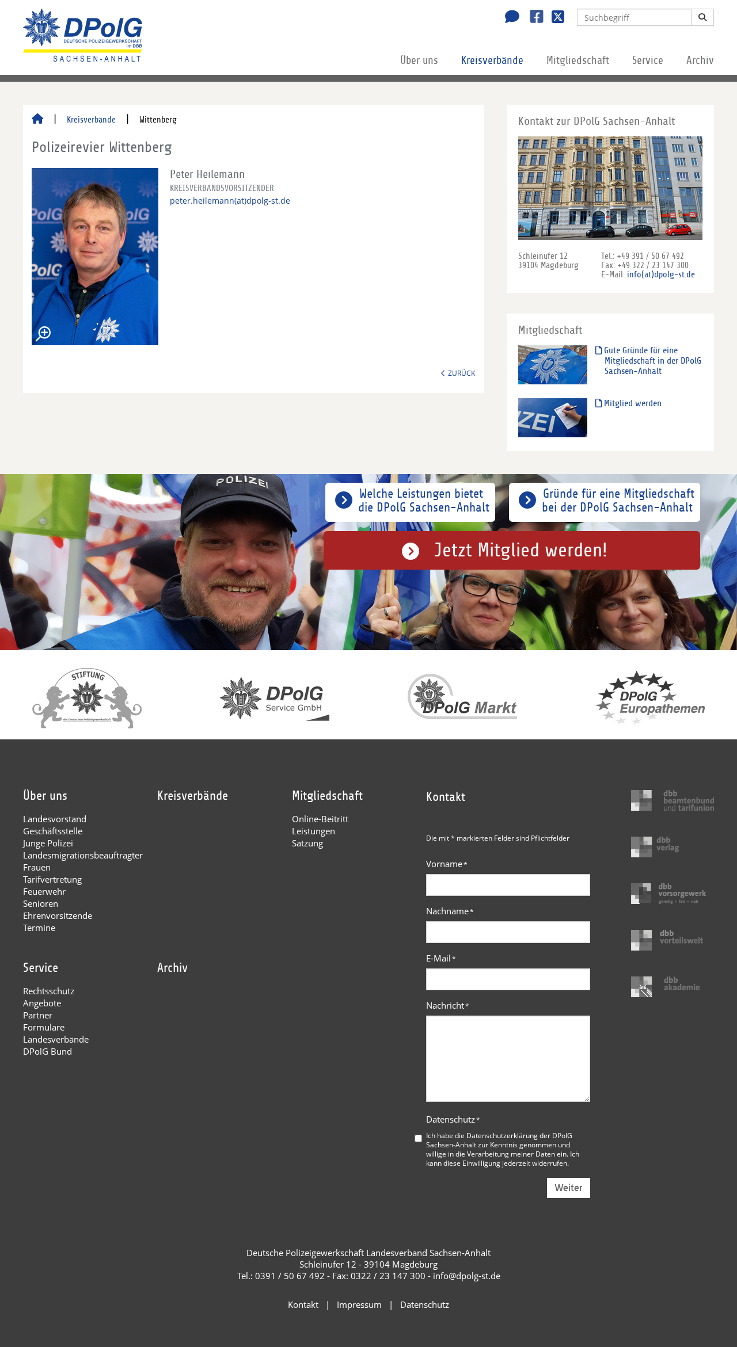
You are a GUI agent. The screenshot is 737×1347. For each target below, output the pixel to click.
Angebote (42, 1003)
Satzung (307, 843)
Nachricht (447, 1005)
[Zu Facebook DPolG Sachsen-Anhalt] (532, 17)
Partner (37, 1015)
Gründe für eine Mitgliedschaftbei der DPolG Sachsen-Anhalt (618, 500)
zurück (461, 372)
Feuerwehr (44, 891)
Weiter (568, 1187)
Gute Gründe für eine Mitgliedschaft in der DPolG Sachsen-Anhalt (651, 360)
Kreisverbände (492, 60)
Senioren (40, 903)
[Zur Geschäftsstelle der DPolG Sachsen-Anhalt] (509, 17)
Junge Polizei (48, 843)
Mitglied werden (632, 403)
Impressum (359, 1304)
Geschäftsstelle (52, 831)
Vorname (447, 863)
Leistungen (313, 831)
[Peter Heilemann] (95, 256)
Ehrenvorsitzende (57, 915)
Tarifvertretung (52, 879)
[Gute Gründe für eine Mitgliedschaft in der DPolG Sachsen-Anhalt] (552, 364)
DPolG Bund (47, 1051)
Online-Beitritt (320, 819)
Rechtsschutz (48, 991)
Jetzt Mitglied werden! (520, 550)
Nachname (450, 911)
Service (647, 60)
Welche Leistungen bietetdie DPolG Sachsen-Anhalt (423, 500)
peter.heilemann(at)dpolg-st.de (230, 200)
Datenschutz (453, 1119)
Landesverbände (56, 1039)
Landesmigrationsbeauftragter (83, 855)
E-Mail (441, 958)
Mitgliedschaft (577, 60)
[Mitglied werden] (552, 417)
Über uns (419, 60)
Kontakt (303, 1304)
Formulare (43, 1027)
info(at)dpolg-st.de (661, 274)
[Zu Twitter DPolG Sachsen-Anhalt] (553, 17)
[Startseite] (37, 119)
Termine (39, 927)
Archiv (700, 60)
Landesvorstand (54, 819)
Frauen (37, 867)
